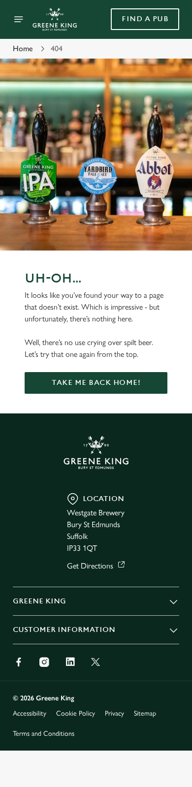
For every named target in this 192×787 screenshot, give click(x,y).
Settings (147, 508)
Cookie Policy (75, 713)
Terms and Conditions (43, 733)
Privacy (114, 713)
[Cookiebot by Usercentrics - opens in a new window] (138, 207)
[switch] (167, 407)
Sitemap (145, 713)
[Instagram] (44, 662)
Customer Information (64, 630)
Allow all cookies (96, 539)
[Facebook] (19, 662)
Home (23, 48)
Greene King (39, 601)
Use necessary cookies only (96, 571)
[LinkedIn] (70, 662)
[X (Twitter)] (95, 662)
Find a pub (145, 19)
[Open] (19, 19)
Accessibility (29, 713)
